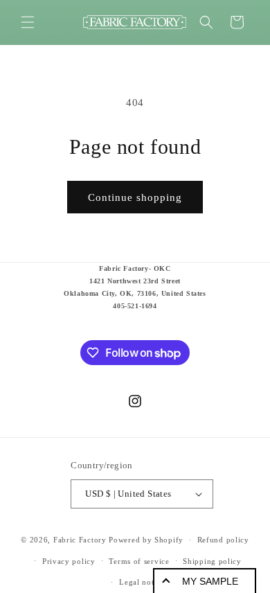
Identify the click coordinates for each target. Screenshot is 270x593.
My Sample (210, 581)
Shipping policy (212, 561)
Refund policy (223, 540)
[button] (27, 22)
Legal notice (141, 582)
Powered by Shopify (146, 540)
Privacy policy (69, 561)
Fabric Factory (80, 540)
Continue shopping (135, 197)
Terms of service (139, 561)
